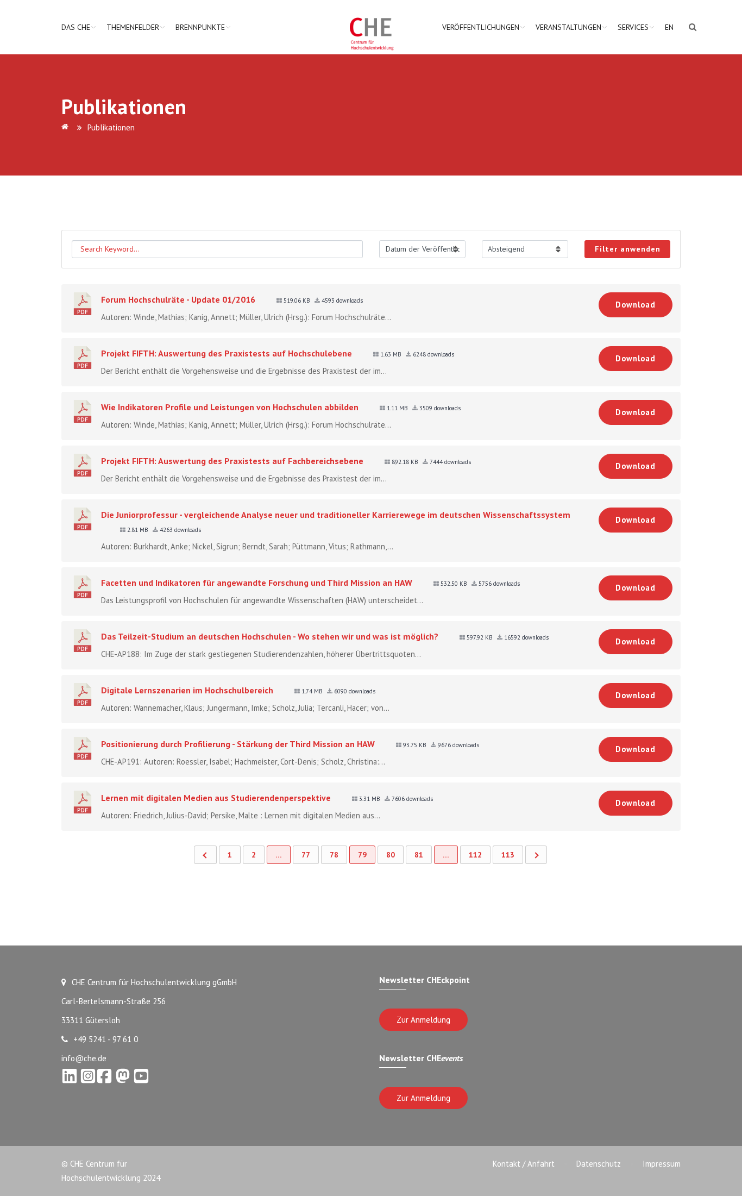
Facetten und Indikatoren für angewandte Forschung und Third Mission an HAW (256, 582)
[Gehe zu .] (66, 127)
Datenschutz (598, 1164)
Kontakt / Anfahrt (524, 1164)
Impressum (662, 1164)
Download (635, 304)
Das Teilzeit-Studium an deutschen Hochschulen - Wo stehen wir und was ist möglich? (269, 636)
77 (305, 855)
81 (418, 855)
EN (669, 27)
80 (390, 855)
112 (475, 855)
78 (334, 855)
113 (507, 855)
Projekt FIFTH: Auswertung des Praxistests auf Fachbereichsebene (232, 460)
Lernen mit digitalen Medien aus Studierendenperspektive (216, 797)
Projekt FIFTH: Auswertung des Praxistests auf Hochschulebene (226, 353)
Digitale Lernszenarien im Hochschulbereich (187, 690)
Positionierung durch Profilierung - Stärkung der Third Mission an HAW (238, 743)
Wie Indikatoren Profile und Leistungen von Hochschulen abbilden (230, 407)
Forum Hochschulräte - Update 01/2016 (178, 299)
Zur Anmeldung (423, 1020)
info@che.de (83, 1058)
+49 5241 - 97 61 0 (105, 1039)
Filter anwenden (628, 249)
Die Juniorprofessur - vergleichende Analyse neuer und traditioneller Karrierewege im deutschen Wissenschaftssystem (335, 514)
